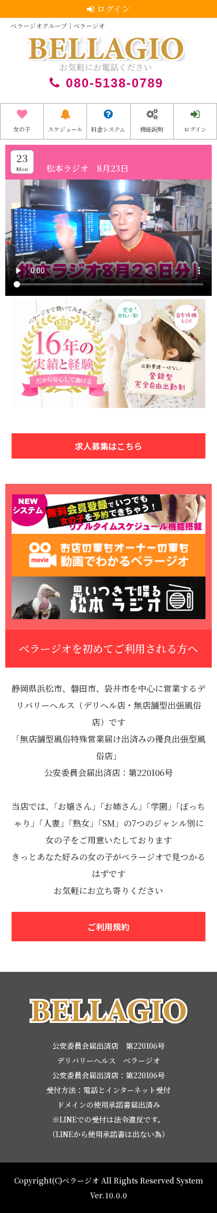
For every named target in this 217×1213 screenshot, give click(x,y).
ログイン (195, 129)
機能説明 (151, 129)
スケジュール (65, 129)
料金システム (108, 129)
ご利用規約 (108, 926)
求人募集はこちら (108, 446)
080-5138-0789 (114, 83)
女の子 (22, 129)
